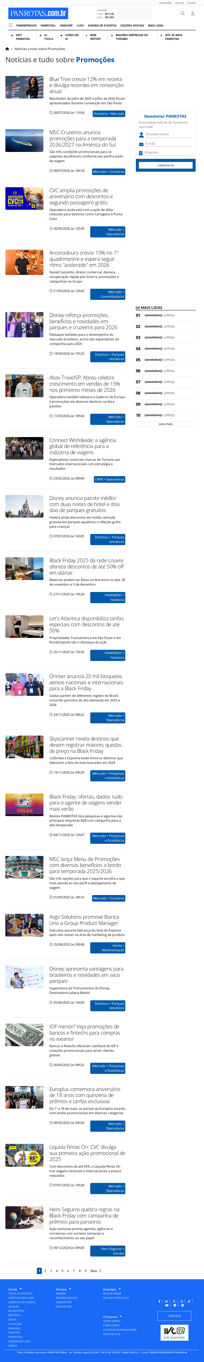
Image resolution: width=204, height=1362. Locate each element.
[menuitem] (164, 2)
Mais (94, 1271)
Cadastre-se (166, 165)
